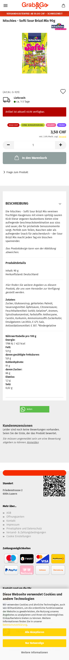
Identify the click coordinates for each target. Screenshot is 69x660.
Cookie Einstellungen (18, 536)
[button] (8, 145)
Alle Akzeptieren (34, 632)
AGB (8, 512)
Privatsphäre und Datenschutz (24, 528)
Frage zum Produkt (17, 172)
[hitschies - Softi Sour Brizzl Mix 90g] (34, 53)
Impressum (13, 524)
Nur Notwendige (34, 643)
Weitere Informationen (34, 652)
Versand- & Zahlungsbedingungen (26, 532)
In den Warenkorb (34, 158)
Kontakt (10, 520)
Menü (5, 5)
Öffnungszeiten (15, 516)
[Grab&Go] (34, 5)
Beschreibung (17, 203)
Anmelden (33, 442)
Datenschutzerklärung (15, 624)
